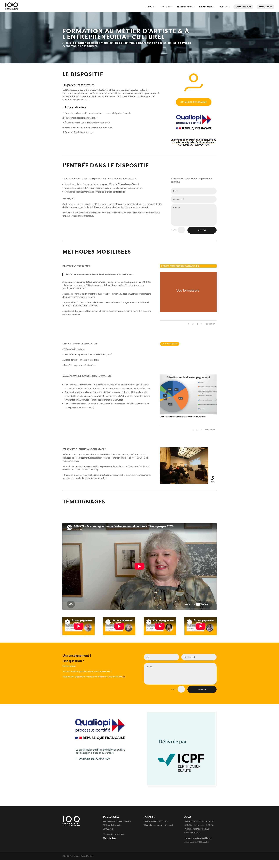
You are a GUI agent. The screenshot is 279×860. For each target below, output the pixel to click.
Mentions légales (110, 838)
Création (149, 7)
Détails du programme (193, 102)
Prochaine (210, 323)
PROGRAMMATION (184, 7)
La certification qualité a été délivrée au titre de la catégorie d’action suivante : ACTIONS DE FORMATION (193, 142)
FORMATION (166, 7)
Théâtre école (205, 7)
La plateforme (170, 344)
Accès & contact (243, 7)
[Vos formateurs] (188, 312)
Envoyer (202, 230)
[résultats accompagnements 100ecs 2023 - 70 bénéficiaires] (188, 414)
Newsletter (224, 7)
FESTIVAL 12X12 (265, 7)
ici (123, 191)
